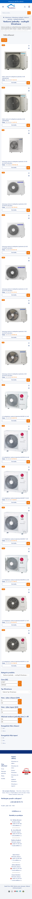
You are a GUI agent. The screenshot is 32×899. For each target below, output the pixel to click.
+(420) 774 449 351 (17, 878)
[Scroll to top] (29, 895)
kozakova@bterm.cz (16, 845)
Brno (21, 791)
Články (2, 776)
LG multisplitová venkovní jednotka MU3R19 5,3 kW (15, 579)
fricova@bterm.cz (17, 860)
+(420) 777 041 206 (17, 823)
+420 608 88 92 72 (16, 802)
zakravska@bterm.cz (17, 835)
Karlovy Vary (20, 794)
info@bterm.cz (16, 811)
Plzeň (28, 791)
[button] (14, 82)
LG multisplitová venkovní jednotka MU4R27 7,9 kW (15, 498)
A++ (4, 728)
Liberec (3, 792)
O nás (2, 769)
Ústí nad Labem (22, 792)
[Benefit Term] (11, 6)
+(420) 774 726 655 (17, 844)
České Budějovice (14, 792)
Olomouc (8, 792)
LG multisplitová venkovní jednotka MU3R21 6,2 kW (15, 416)
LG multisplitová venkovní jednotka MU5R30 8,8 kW (15, 457)
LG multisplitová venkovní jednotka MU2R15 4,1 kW (15, 661)
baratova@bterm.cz (16, 870)
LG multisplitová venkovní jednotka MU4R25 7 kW (15, 539)
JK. (21, 888)
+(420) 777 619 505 (17, 868)
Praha (17, 791)
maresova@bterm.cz (17, 880)
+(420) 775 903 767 (17, 833)
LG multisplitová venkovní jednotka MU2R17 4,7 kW (15, 620)
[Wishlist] (29, 46)
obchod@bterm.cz (17, 825)
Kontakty (3, 778)
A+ (3, 738)
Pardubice (15, 794)
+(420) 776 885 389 (17, 858)
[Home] (3, 17)
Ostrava (24, 791)
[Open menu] (3, 7)
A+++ (4, 731)
